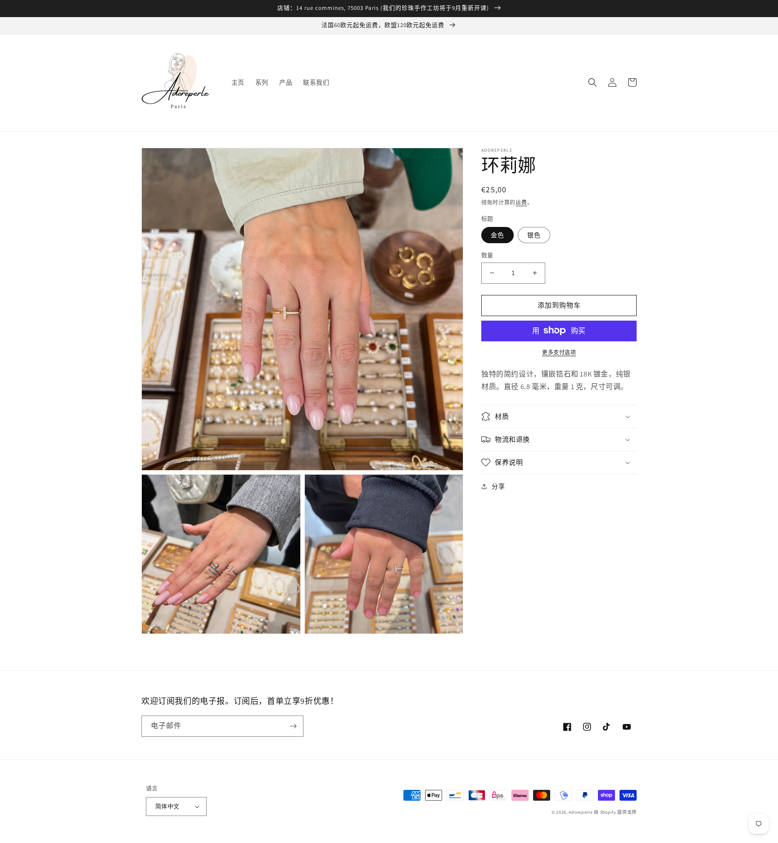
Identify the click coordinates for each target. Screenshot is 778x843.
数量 (487, 255)
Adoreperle (581, 812)
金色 (497, 235)
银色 (534, 235)
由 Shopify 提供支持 (615, 812)
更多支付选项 (559, 352)
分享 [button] (498, 486)
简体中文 (167, 806)
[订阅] (293, 726)
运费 (521, 202)
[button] (592, 82)
